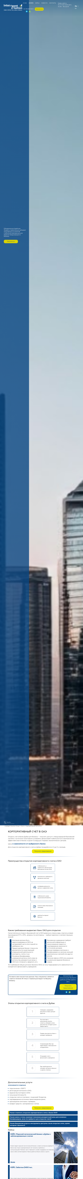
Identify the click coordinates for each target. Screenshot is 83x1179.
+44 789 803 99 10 (28, 9)
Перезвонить (39, 9)
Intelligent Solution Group (12, 826)
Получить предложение (42, 851)
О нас (25, 3)
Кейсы (37, 3)
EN (76, 8)
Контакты (52, 3)
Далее (12, 1162)
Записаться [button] (11, 241)
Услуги (31, 3)
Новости (44, 3)
